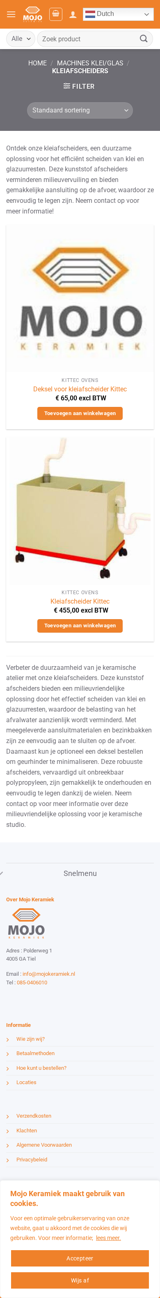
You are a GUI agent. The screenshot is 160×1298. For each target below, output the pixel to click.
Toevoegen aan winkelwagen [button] (80, 413)
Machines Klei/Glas (90, 63)
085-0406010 (32, 982)
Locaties (26, 1082)
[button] (11, 14)
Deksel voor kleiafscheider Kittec (80, 389)
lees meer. (108, 1238)
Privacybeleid (31, 1159)
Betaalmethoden (35, 1053)
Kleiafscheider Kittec (80, 601)
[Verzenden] (144, 39)
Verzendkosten (33, 1116)
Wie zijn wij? (30, 1038)
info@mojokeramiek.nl (49, 974)
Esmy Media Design (57, 998)
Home (37, 63)
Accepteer (80, 1258)
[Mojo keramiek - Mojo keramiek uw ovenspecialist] (32, 14)
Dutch (104, 13)
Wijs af (80, 1280)
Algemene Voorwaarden (44, 1145)
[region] (80, 1239)
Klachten (26, 1130)
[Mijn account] (73, 14)
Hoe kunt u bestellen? (41, 1067)
